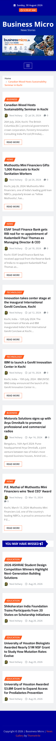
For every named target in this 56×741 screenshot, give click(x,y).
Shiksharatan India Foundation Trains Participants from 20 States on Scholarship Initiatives (27, 610)
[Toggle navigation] (28, 66)
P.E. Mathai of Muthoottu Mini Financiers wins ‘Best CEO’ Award (27, 489)
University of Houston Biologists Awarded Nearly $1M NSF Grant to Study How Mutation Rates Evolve (27, 649)
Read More (13, 142)
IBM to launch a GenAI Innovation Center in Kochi (28, 364)
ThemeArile (33, 735)
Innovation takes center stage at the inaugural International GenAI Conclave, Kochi (27, 302)
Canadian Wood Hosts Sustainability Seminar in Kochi (26, 107)
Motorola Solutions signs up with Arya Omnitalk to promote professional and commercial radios (27, 424)
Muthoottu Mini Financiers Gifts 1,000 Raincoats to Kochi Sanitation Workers (26, 169)
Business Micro (28, 24)
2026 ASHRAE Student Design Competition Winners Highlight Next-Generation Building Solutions (26, 571)
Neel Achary (15, 115)
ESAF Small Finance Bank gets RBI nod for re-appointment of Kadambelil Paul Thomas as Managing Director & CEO (25, 235)
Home (8, 78)
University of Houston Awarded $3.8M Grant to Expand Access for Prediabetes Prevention (26, 688)
